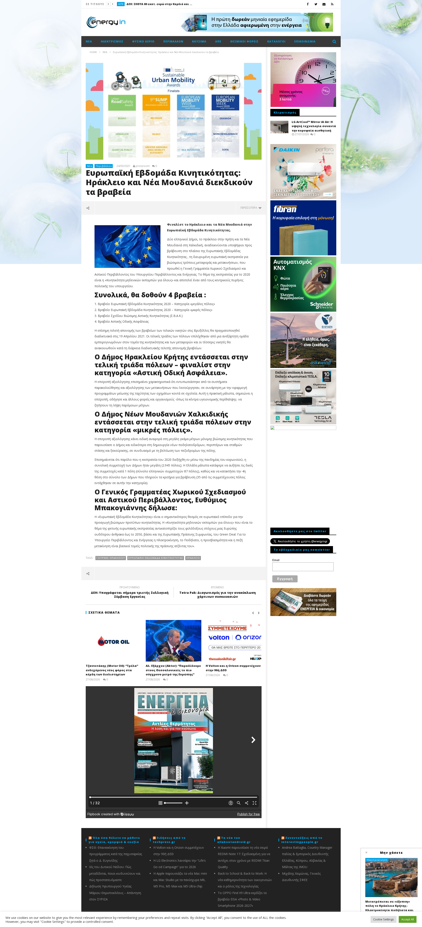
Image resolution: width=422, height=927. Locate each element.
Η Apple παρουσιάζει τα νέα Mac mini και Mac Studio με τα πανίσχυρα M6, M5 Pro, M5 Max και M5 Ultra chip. (180, 880)
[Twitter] (316, 4)
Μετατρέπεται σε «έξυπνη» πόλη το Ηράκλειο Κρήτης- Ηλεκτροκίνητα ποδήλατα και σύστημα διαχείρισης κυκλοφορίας (389, 910)
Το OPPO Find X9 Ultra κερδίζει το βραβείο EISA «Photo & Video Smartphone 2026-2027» (242, 899)
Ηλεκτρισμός (112, 41)
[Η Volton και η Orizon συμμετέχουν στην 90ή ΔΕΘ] (233, 641)
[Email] (324, 4)
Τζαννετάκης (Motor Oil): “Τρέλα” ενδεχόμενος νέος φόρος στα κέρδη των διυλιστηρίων (112, 670)
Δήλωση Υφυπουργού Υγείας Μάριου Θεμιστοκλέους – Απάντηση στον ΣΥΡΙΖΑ (115, 892)
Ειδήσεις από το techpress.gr (169, 840)
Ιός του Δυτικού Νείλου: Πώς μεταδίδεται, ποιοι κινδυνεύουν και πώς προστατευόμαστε (114, 873)
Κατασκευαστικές (131, 4)
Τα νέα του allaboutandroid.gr (234, 840)
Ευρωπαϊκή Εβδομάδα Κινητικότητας (155, 557)
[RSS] (332, 4)
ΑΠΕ (218, 41)
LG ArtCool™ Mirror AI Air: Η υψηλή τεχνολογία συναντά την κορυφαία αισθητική (314, 126)
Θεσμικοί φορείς (244, 41)
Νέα (89, 41)
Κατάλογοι (276, 41)
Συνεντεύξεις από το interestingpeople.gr (301, 840)
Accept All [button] (407, 919)
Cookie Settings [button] (383, 919)
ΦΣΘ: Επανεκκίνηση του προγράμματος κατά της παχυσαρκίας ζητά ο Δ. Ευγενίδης (115, 854)
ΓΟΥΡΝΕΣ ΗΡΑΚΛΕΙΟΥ (110, 557)
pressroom (143, 166)
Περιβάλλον (173, 41)
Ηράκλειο (193, 557)
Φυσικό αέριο (143, 41)
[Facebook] (308, 4)
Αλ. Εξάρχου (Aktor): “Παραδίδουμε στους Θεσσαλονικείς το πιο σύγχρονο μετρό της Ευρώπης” (179, 4)
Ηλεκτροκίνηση (377, 859)
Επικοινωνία (305, 41)
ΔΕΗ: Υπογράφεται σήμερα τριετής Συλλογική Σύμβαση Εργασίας (130, 593)
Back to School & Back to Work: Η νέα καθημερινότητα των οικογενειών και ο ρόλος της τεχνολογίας (245, 880)
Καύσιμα (199, 41)
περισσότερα (249, 208)
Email (275, 560)
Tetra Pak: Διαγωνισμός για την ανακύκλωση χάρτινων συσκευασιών (217, 593)
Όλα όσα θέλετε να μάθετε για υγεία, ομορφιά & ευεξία (114, 840)
